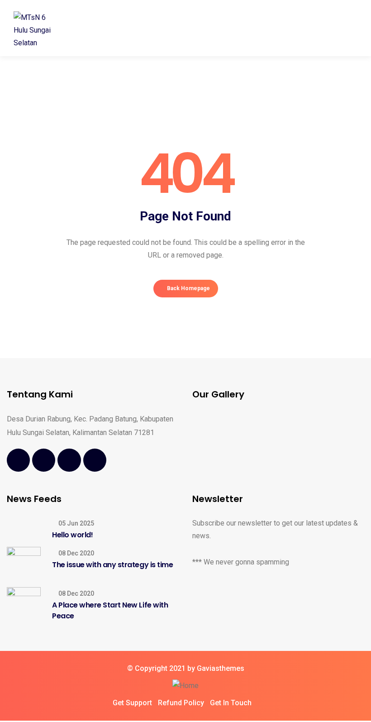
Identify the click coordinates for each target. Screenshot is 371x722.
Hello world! (72, 535)
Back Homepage (188, 288)
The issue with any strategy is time (112, 564)
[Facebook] (18, 460)
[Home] (185, 685)
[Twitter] (43, 460)
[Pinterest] (94, 460)
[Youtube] (69, 460)
